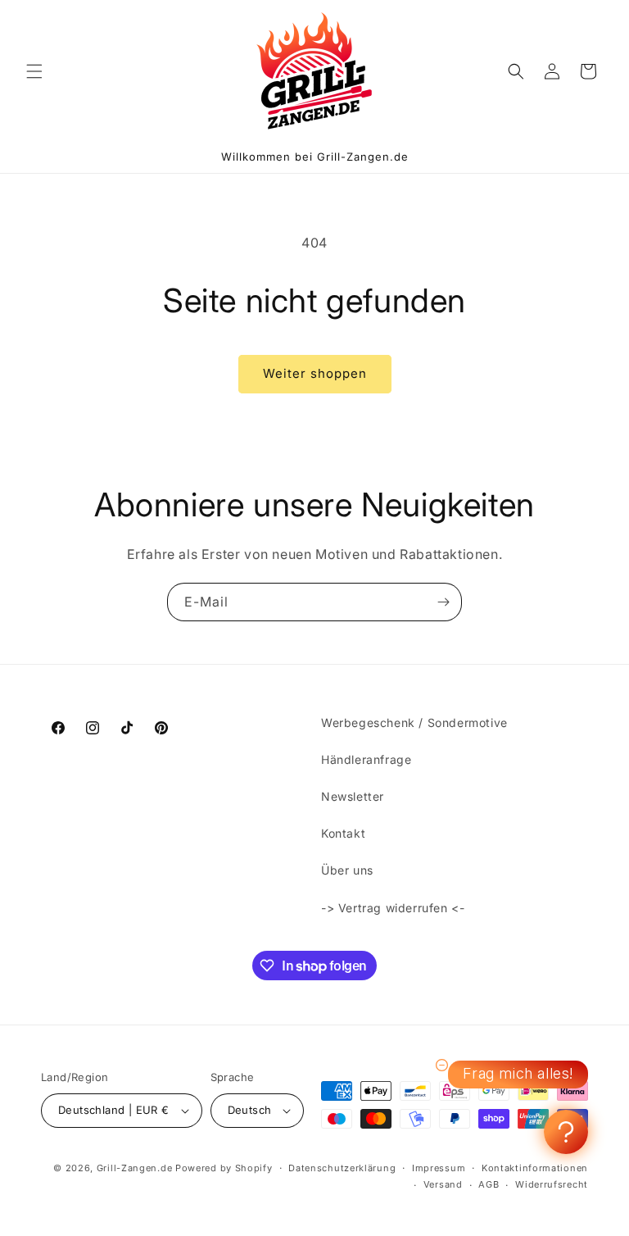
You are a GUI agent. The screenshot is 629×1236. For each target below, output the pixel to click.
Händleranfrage (366, 759)
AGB (488, 1184)
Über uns (347, 870)
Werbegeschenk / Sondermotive (414, 722)
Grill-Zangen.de (135, 1168)
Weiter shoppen (315, 373)
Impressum (438, 1168)
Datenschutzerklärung (342, 1168)
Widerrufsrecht (551, 1184)
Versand (443, 1184)
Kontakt (343, 833)
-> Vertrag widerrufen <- (392, 908)
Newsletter (352, 796)
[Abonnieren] (443, 602)
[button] (34, 71)
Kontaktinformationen (535, 1168)
